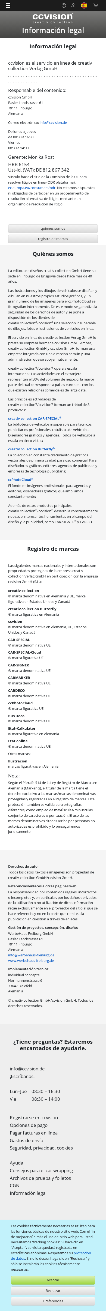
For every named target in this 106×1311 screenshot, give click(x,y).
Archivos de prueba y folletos (40, 1178)
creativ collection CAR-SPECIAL (34, 418)
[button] (8, 5)
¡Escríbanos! (22, 1076)
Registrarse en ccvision (34, 1117)
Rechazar (53, 1290)
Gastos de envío (26, 1140)
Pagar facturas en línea (34, 1133)
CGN (15, 1185)
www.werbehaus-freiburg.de (31, 960)
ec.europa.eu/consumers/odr (31, 187)
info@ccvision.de (53, 122)
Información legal (28, 1193)
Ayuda (16, 1163)
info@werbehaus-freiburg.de (31, 955)
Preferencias (53, 1300)
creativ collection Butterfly (31, 449)
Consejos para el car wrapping (41, 1170)
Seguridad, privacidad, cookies (41, 1148)
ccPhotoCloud (20, 479)
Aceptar (53, 1279)
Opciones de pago (29, 1125)
